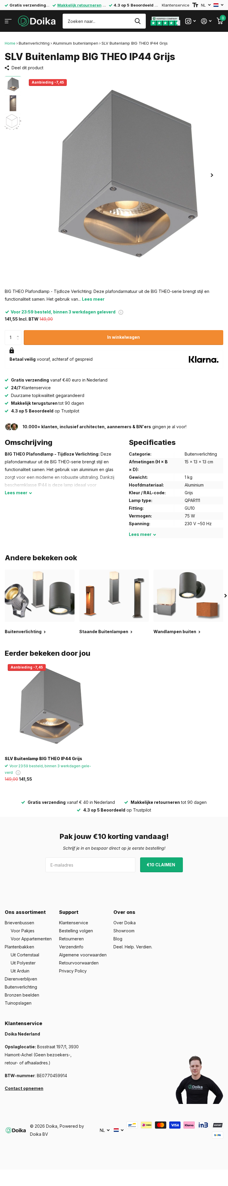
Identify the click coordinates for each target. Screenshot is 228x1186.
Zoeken (137, 21)
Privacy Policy (73, 970)
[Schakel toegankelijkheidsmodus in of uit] (195, 5)
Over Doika (124, 922)
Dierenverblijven (21, 978)
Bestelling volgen (76, 930)
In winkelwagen (123, 337)
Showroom (123, 930)
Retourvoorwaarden (79, 962)
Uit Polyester (23, 962)
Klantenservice (175, 5)
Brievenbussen (19, 922)
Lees (16, 492)
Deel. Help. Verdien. (132, 946)
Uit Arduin (20, 970)
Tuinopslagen (18, 1002)
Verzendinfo (71, 946)
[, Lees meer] (190, 21)
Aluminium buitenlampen (75, 43)
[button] (211, 175)
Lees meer (93, 299)
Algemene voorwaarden (83, 954)
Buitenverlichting (34, 43)
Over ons (124, 912)
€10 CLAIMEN (161, 864)
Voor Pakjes (22, 930)
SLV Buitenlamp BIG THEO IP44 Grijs (43, 758)
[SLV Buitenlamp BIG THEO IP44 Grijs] (50, 706)
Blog (117, 938)
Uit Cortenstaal (25, 954)
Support (68, 912)
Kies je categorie (8, 21)
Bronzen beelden (22, 994)
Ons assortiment (25, 912)
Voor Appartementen (31, 938)
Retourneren (71, 938)
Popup (120, 311)
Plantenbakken (19, 946)
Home (10, 43)
